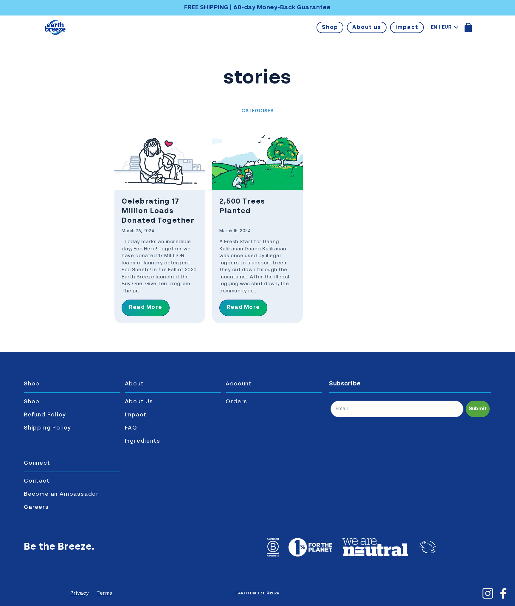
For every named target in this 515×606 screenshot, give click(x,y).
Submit (478, 409)
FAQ (131, 428)
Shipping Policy (47, 428)
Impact (406, 27)
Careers (36, 507)
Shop (330, 27)
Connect (37, 463)
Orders (236, 401)
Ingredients (142, 441)
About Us (139, 401)
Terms (104, 593)
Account (239, 384)
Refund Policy (45, 415)
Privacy (79, 593)
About (134, 384)
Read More (145, 307)
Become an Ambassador (61, 494)
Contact (37, 481)
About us (366, 27)
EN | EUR (441, 27)
